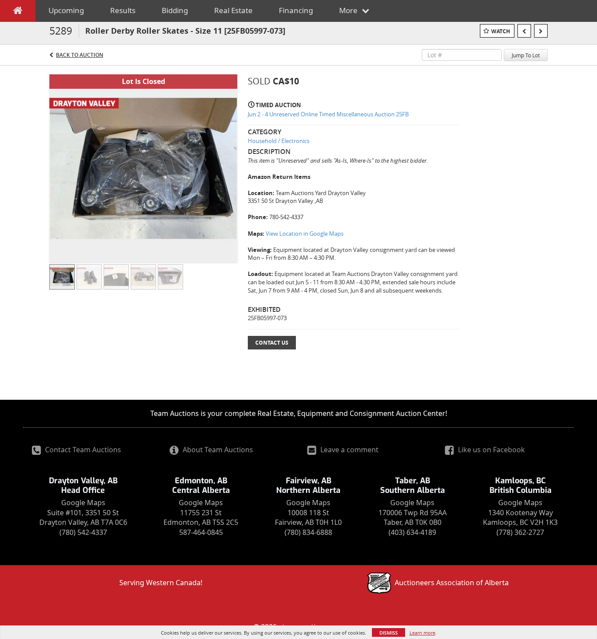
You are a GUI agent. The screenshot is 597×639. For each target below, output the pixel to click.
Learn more (422, 632)
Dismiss (388, 632)
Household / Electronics (278, 141)
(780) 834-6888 (308, 532)
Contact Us (271, 342)
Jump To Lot (526, 55)
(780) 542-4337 (83, 532)
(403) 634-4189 (412, 532)
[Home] (17, 12)
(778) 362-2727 (520, 532)
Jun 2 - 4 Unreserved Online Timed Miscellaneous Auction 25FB (328, 114)
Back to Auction (79, 55)
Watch (500, 31)
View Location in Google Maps (305, 233)
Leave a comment (348, 449)
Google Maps (83, 502)
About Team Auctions (217, 449)
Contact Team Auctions (82, 449)
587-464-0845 (201, 532)
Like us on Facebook (490, 449)
